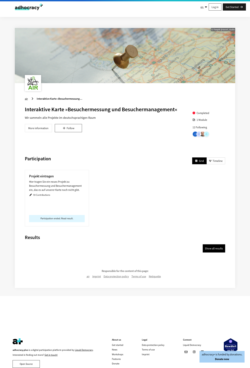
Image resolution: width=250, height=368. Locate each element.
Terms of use (138, 276)
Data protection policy (116, 276)
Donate (115, 363)
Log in (215, 7)
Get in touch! (51, 354)
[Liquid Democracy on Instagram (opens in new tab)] (194, 352)
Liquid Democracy (84, 349)
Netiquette (155, 276)
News (114, 349)
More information (38, 128)
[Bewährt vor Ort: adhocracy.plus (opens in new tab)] (230, 346)
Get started (117, 345)
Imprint (96, 276)
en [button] (202, 7)
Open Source (26, 363)
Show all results (214, 248)
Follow (70, 128)
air (88, 276)
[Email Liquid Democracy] (186, 352)
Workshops (117, 354)
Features (116, 359)
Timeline (218, 161)
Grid (201, 161)
